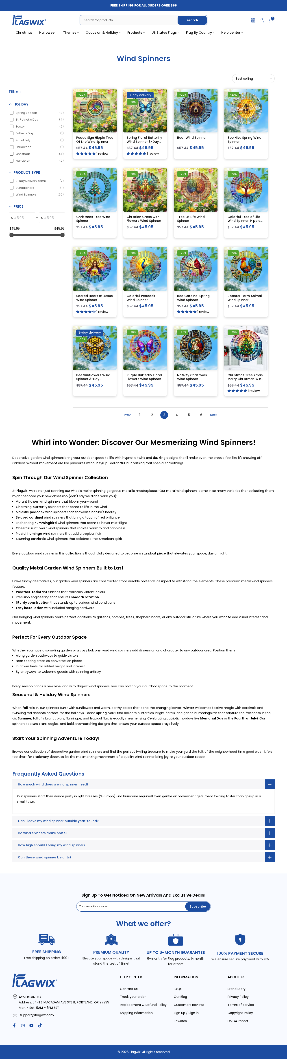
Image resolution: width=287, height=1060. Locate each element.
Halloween (48, 32)
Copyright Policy (240, 1013)
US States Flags (164, 32)
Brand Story (237, 989)
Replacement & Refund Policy (143, 1005)
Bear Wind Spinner (192, 137)
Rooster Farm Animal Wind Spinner (245, 298)
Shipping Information (136, 1013)
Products (134, 32)
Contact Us (129, 989)
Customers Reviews (189, 1005)
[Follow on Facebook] (14, 1025)
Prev (127, 415)
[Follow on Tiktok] (40, 1025)
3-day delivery (140, 95)
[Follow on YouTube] (31, 1025)
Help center (230, 32)
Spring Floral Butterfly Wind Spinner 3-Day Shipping (144, 141)
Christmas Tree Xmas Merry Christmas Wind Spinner (245, 379)
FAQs (178, 989)
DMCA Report (238, 1021)
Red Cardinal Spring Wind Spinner (193, 298)
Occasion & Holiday (102, 32)
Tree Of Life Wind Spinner (191, 219)
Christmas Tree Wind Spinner (93, 219)
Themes (69, 32)
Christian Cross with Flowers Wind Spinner (144, 219)
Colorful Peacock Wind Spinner (141, 298)
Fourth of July (245, 718)
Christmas (24, 32)
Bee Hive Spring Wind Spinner (244, 139)
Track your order (133, 996)
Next (213, 415)
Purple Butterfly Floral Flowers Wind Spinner (144, 377)
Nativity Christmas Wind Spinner (192, 377)
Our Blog (180, 996)
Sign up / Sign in (186, 1013)
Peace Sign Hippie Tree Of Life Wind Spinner (94, 139)
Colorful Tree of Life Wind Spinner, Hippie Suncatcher (244, 221)
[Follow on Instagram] (23, 1025)
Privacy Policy (238, 996)
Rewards (180, 1021)
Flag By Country (199, 32)
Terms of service (241, 1005)
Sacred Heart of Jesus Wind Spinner (94, 298)
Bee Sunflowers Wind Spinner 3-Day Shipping (93, 379)
